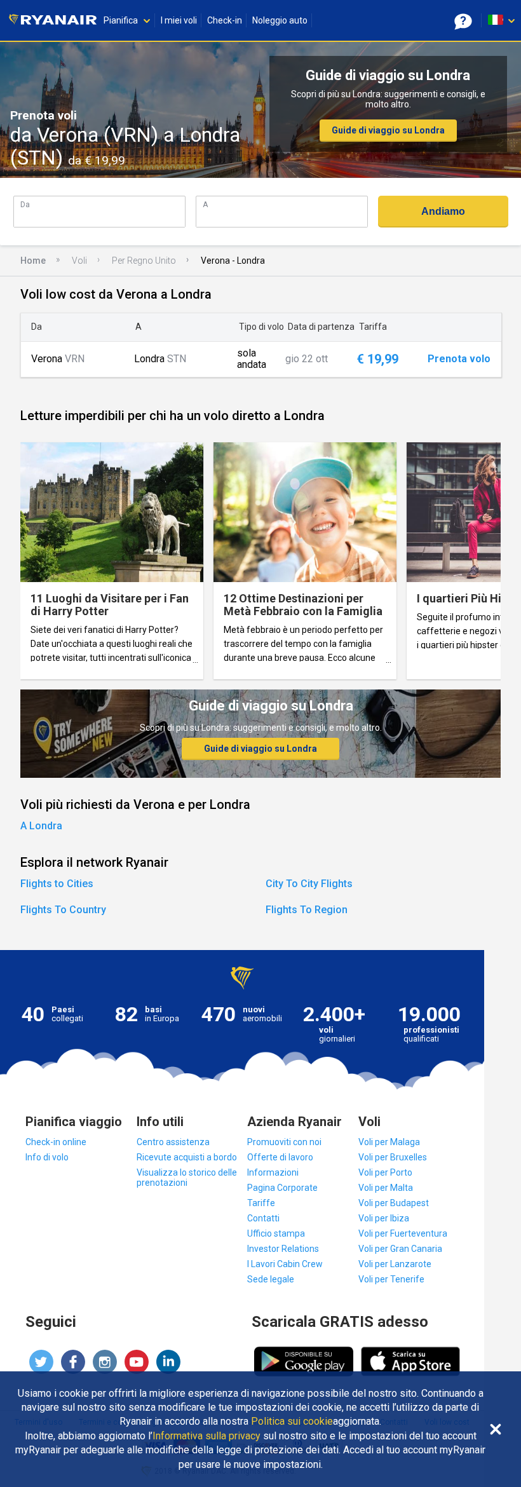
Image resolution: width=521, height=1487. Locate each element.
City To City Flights (309, 884)
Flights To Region (307, 910)
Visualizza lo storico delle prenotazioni (187, 1177)
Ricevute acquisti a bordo (187, 1157)
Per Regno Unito (144, 260)
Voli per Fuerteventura (402, 1233)
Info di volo (47, 1157)
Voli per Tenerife (391, 1279)
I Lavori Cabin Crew (285, 1264)
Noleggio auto (280, 20)
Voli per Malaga (389, 1142)
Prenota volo (459, 359)
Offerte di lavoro (280, 1157)
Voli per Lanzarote (394, 1264)
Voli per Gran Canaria (400, 1249)
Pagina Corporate (282, 1188)
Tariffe (261, 1203)
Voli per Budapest (393, 1203)
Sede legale (270, 1279)
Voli (79, 260)
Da (25, 204)
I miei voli (179, 20)
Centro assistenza (173, 1142)
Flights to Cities (56, 884)
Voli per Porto (385, 1172)
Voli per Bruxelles (392, 1157)
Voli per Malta (385, 1188)
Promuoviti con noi (284, 1142)
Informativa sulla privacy (206, 1436)
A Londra (41, 826)
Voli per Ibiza (383, 1218)
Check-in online (55, 1142)
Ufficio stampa (276, 1233)
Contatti (263, 1218)
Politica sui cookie (292, 1421)
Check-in (224, 20)
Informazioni (273, 1172)
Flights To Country (63, 910)
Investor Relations (283, 1249)
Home (33, 260)
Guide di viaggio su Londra (388, 130)
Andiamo (443, 211)
